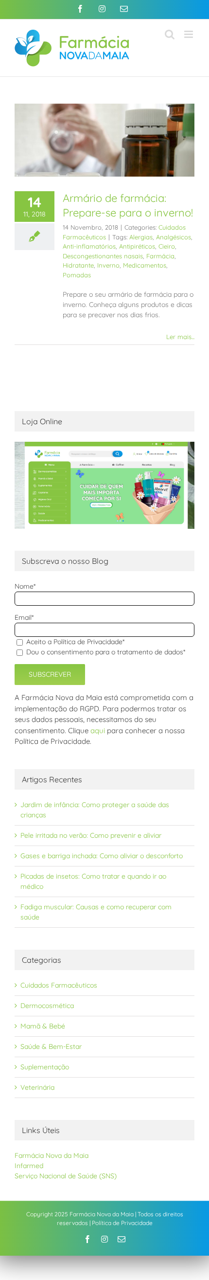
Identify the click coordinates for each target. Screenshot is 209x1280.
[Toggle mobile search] (169, 34)
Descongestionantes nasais (103, 256)
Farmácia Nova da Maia (51, 1155)
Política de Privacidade (122, 1222)
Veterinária (37, 1087)
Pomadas (77, 275)
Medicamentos (144, 265)
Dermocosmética (47, 1005)
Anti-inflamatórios (89, 246)
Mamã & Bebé (42, 1026)
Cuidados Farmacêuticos (58, 985)
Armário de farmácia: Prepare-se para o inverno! (128, 205)
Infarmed (29, 1165)
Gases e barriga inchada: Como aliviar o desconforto (101, 855)
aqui (97, 730)
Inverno (108, 265)
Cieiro (166, 246)
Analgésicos (173, 237)
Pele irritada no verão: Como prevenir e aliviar (90, 835)
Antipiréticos (137, 246)
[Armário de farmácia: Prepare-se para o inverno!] (104, 140)
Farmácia (160, 256)
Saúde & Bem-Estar (51, 1046)
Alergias (141, 237)
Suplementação (44, 1067)
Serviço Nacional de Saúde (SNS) (66, 1176)
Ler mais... (180, 337)
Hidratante (78, 265)
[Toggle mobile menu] (189, 34)
